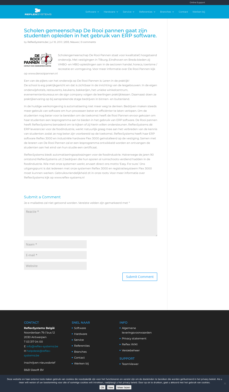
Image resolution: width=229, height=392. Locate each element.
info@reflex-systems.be (42, 346)
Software (90, 12)
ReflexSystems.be (37, 42)
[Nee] (224, 383)
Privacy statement (134, 338)
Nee (110, 387)
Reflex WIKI (130, 344)
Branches (165, 12)
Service (127, 12)
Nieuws (74, 42)
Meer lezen (123, 387)
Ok (102, 387)
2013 (66, 42)
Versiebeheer (131, 350)
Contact (183, 12)
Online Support (197, 3)
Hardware (109, 12)
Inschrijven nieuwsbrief (39, 362)
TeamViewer (130, 364)
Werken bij (198, 12)
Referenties (145, 12)
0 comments (88, 42)
